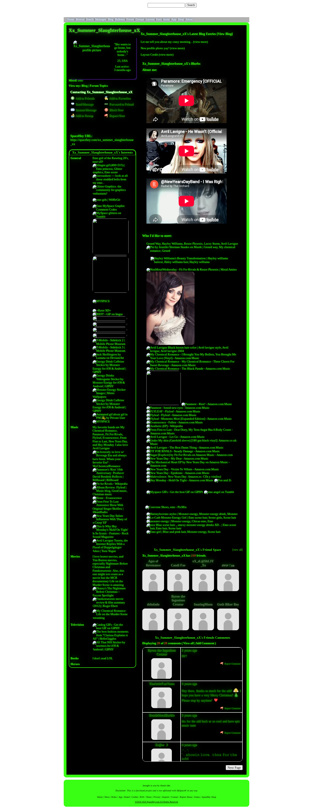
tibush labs (165, 785)
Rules (114, 797)
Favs (159, 19)
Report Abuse (186, 797)
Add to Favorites (120, 98)
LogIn (233, 5)
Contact (174, 797)
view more (200, 41)
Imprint (165, 797)
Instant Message (85, 110)
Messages (100, 19)
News (107, 797)
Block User (116, 110)
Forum (130, 19)
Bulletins (120, 19)
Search (191, 5)
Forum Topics (99, 85)
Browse (80, 19)
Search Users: (139, 5)
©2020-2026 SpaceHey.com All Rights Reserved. (156, 802)
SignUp (243, 5)
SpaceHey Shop (209, 797)
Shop (181, 19)
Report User (117, 115)
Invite (166, 19)
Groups (140, 19)
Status (197, 797)
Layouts (150, 19)
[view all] (237, 549)
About (189, 19)
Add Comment (205, 643)
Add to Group (84, 115)
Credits (135, 797)
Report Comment (232, 663)
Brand (127, 797)
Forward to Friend (121, 104)
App (173, 19)
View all (188, 643)
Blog (110, 19)
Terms (149, 797)
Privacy (157, 797)
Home (70, 19)
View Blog (225, 34)
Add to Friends (84, 98)
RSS (142, 797)
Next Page (234, 767)
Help (225, 5)
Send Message (84, 104)
